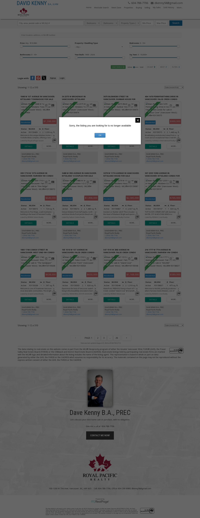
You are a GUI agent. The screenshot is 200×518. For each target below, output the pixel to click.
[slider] (21, 46)
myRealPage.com (100, 502)
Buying (139, 7)
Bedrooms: (137, 43)
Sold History (168, 7)
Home (88, 7)
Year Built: (85, 54)
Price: (28, 43)
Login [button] (62, 78)
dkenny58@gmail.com (30, 161)
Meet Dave (116, 7)
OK (100, 135)
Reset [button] (162, 67)
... (110, 337)
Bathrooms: (28, 54)
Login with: (23, 78)
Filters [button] (175, 67)
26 (117, 337)
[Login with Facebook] (32, 79)
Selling (147, 7)
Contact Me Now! (100, 435)
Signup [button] (53, 78)
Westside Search (101, 7)
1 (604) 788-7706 (28, 159)
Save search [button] (117, 67)
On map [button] (150, 67)
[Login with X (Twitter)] (44, 79)
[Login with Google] (38, 79)
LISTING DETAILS (28, 146)
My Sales (157, 7)
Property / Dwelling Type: (86, 43)
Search (175, 23)
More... (180, 7)
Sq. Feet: (138, 54)
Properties (128, 7)
